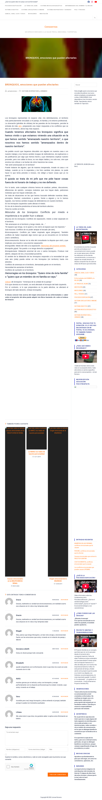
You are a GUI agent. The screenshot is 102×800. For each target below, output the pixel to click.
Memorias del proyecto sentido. (53, 246)
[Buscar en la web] (94, 18)
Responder (64, 599)
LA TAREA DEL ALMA (81, 284)
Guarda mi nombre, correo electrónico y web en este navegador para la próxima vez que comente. (35, 758)
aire (20, 126)
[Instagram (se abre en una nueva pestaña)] (92, 2)
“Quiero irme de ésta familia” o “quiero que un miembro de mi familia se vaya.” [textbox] (36, 275)
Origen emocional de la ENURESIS (58, 580)
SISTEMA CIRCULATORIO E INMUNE (85, 300)
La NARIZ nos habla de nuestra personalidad (36, 453)
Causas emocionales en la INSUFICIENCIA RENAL (15, 581)
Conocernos (51, 26)
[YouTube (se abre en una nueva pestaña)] (95, 2)
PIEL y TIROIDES (79, 294)
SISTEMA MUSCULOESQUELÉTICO (85, 309)
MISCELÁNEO (78, 290)
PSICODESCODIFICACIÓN (82, 297)
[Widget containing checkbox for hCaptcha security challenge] (20, 766)
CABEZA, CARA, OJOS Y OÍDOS (84, 273)
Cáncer (8, 282)
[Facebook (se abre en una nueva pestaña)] (88, 2)
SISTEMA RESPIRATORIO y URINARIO (34, 91)
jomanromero (12, 91)
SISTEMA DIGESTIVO (81, 306)
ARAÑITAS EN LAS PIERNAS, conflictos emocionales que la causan (83, 545)
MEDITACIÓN (78, 287)
